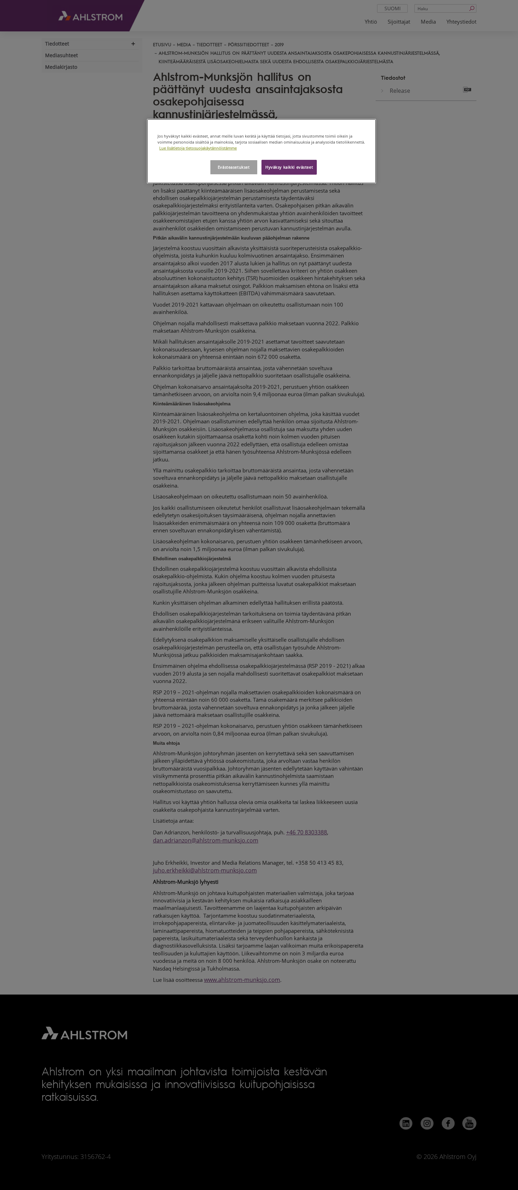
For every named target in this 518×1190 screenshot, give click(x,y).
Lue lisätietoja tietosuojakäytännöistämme (198, 148)
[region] (261, 151)
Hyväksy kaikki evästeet (289, 167)
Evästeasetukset (234, 167)
